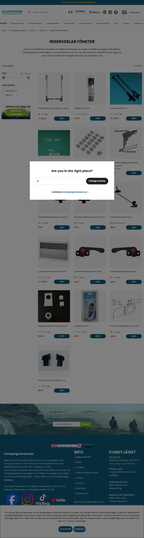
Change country (97, 181)
